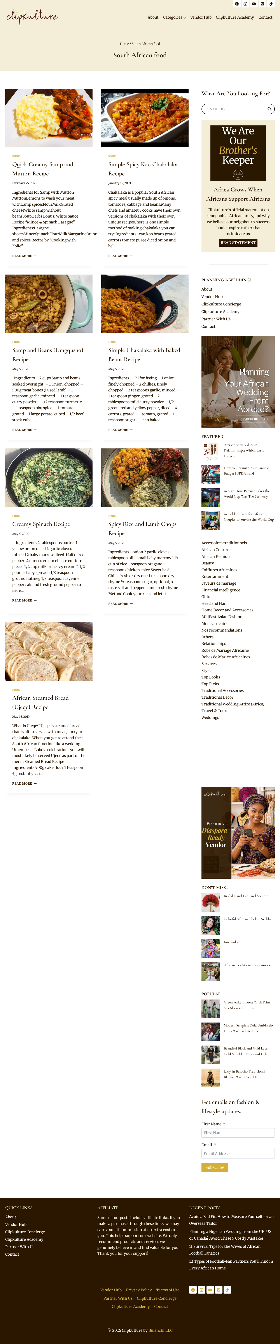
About (153, 17)
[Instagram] (245, 3)
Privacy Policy (139, 1290)
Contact (266, 17)
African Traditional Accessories (247, 965)
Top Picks (210, 684)
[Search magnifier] (269, 109)
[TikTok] (271, 3)
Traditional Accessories (222, 690)
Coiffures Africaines (219, 570)
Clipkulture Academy (235, 17)
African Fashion (215, 556)
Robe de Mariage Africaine (225, 650)
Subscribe (214, 1167)
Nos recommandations (221, 630)
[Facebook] (237, 3)
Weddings (210, 717)
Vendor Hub (201, 17)
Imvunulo (231, 942)
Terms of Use (168, 1290)
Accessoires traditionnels (224, 543)
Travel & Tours (214, 710)
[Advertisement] (238, 753)
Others (207, 637)
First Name (211, 1124)
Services (209, 663)
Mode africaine (214, 623)
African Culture (215, 549)
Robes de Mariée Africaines (225, 657)
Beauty (207, 563)
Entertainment (214, 576)
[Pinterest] (262, 3)
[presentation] (49, 118)
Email (206, 1144)
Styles (206, 670)
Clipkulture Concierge (221, 304)
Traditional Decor (217, 697)
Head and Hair (214, 603)
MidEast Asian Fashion (221, 616)
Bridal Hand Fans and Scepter (246, 896)
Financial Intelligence (220, 590)
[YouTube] (254, 3)
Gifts (205, 596)
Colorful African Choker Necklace (248, 919)
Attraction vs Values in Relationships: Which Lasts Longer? (244, 450)
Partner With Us (216, 319)
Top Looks (210, 677)
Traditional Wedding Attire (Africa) (232, 704)
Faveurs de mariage (218, 583)
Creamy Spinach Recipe (41, 524)
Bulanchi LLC (161, 1330)
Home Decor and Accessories (227, 610)
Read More (24, 256)
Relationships (213, 643)
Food (16, 156)
